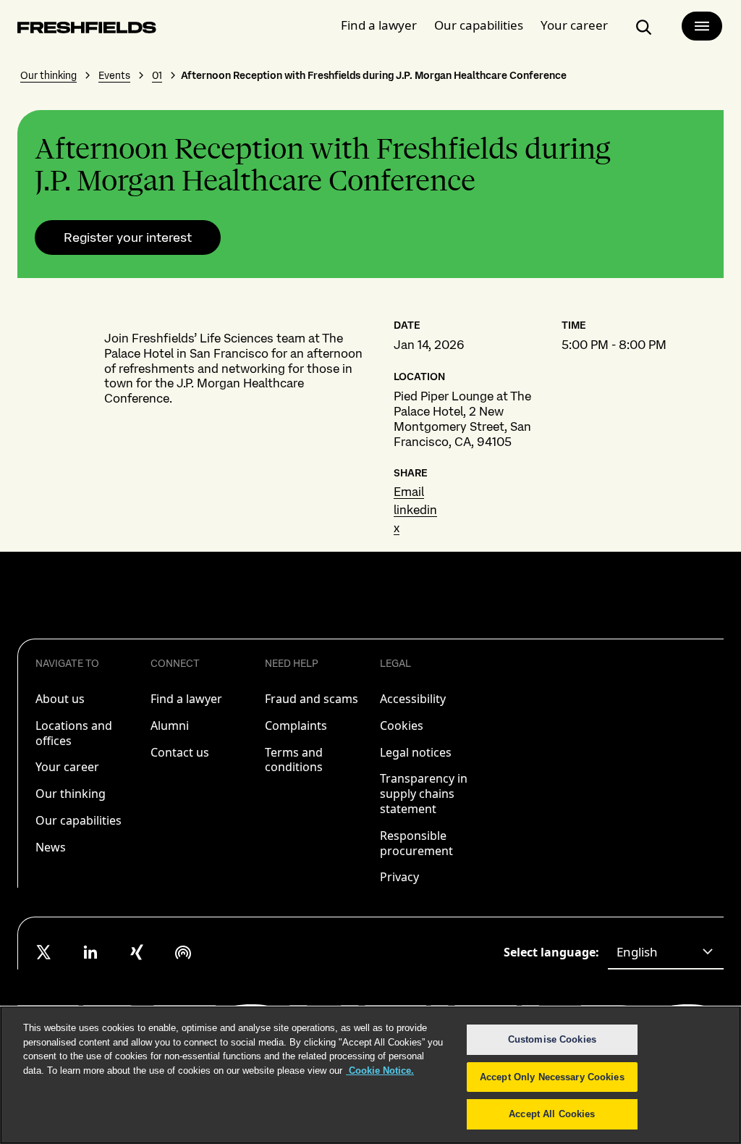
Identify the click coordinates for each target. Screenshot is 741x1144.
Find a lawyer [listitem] (186, 699)
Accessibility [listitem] (413, 699)
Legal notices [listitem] (416, 752)
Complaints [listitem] (296, 725)
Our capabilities (478, 25)
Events (114, 75)
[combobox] (666, 952)
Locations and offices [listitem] (73, 733)
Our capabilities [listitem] (78, 820)
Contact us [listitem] (180, 752)
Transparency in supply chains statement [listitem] (423, 793)
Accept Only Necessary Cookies (552, 1077)
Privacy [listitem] (399, 877)
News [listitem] (50, 847)
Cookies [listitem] (401, 725)
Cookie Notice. (380, 1070)
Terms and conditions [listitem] (294, 759)
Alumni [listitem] (170, 725)
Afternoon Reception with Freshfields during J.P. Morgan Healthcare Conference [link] (374, 75)
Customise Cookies (552, 1039)
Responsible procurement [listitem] (416, 843)
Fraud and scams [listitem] (311, 699)
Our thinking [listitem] (70, 794)
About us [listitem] (60, 699)
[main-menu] (702, 26)
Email (409, 491)
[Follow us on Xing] (136, 952)
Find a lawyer (379, 25)
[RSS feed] (183, 952)
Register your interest (128, 237)
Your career (574, 25)
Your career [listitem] (67, 767)
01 (157, 75)
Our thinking (48, 75)
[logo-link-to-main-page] (86, 30)
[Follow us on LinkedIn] (90, 952)
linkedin (415, 509)
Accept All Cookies (552, 1114)
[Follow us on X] (44, 952)
